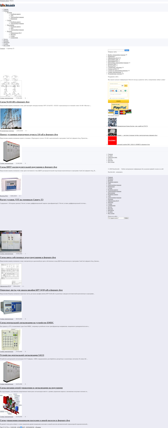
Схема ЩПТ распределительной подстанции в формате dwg (28, 167)
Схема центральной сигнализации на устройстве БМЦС (27, 323)
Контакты (111, 210)
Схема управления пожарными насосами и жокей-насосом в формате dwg (35, 420)
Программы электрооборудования (118, 62)
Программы (111, 193)
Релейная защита (113, 182)
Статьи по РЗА (112, 69)
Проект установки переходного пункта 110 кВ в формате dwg (29, 134)
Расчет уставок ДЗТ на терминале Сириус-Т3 (21, 199)
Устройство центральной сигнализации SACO (22, 355)
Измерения (111, 56)
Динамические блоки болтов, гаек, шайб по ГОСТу (132, 126)
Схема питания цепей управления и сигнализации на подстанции (31, 388)
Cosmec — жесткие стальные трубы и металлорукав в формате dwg (137, 135)
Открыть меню (4, 0)
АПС (109, 183)
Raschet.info (7, 5)
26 (22, 427)
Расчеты (110, 180)
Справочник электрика (115, 67)
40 (30, 427)
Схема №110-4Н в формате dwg (14, 102)
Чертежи (110, 202)
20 (15, 427)
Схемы (110, 204)
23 (18, 427)
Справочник (111, 205)
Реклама (110, 208)
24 (19, 427)
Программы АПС (113, 59)
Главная (110, 177)
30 (27, 427)
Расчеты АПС (112, 64)
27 (24, 427)
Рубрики (110, 179)
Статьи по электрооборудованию (118, 70)
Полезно (110, 199)
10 (12, 427)
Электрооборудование (114, 185)
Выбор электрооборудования (116, 55)
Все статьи (111, 213)
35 (28, 427)
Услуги (110, 207)
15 (13, 427)
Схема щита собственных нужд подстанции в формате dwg (28, 257)
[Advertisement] (50, 62)
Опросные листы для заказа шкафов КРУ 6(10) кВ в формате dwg (31, 290)
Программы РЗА (113, 61)
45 (31, 427)
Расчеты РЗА (4, 196)
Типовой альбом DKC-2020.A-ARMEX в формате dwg (133, 144)
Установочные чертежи (7, 131)
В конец (38, 427)
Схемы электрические (6, 98)
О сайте (110, 212)
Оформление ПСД (5, 286)
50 (33, 427)
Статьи (110, 188)
